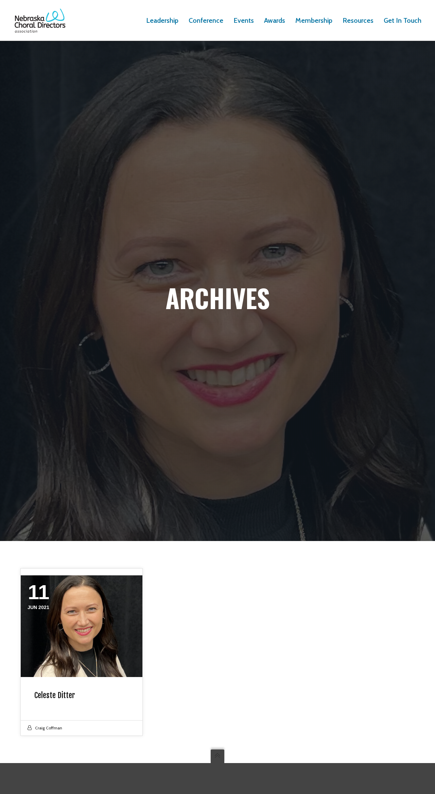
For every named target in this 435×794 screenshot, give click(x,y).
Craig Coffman (48, 727)
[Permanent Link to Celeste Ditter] (81, 626)
